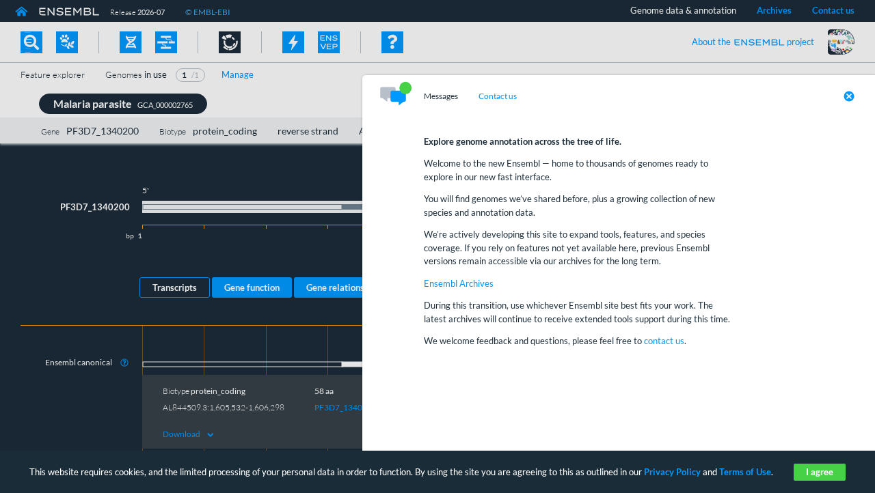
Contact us (498, 96)
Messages (441, 96)
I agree (819, 471)
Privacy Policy (672, 471)
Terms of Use (745, 471)
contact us (664, 340)
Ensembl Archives (459, 283)
